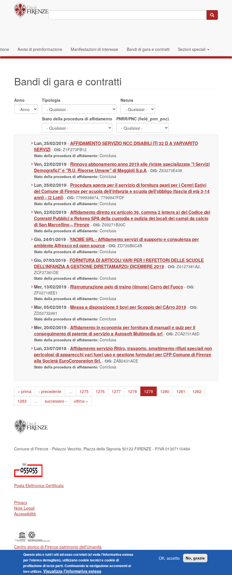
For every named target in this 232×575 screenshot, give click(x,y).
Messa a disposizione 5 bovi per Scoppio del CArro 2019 (128, 307)
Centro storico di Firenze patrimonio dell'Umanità (58, 547)
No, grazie (195, 558)
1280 (164, 391)
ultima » (81, 401)
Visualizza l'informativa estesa (72, 571)
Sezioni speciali (192, 49)
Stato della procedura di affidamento (77, 118)
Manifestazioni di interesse (94, 49)
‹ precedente (49, 391)
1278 (132, 391)
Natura (127, 100)
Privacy (20, 502)
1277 (116, 391)
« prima (24, 391)
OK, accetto (169, 558)
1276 (100, 391)
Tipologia (51, 100)
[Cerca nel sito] (212, 15)
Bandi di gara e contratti (148, 49)
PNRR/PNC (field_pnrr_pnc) (142, 118)
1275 (84, 391)
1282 (196, 391)
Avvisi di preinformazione (40, 49)
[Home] (31, 11)
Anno (19, 100)
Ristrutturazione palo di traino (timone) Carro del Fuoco (126, 287)
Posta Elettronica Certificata (39, 485)
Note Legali (24, 508)
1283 (22, 401)
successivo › (56, 401)
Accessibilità (25, 514)
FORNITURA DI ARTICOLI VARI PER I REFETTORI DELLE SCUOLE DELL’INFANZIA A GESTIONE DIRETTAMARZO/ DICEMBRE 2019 (119, 263)
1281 (180, 391)
